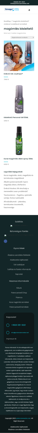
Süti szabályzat (19, 264)
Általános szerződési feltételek (19, 255)
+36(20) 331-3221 (19, 2)
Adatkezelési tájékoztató (19, 427)
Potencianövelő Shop (19, 293)
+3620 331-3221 (18, 325)
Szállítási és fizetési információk (19, 269)
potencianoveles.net (23, 418)
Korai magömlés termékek (19, 302)
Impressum (10, 339)
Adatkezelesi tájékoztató (19, 260)
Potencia (19, 297)
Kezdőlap (7, 21)
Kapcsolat (19, 274)
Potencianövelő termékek (19, 307)
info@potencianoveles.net (20, 332)
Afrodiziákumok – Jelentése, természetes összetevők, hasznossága (15, 204)
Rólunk (19, 288)
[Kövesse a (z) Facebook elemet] (5, 241)
